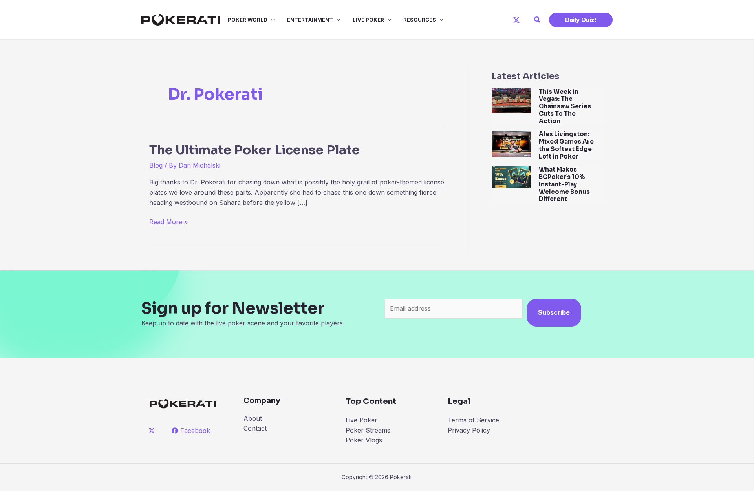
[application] (271, 19)
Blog (156, 165)
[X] (516, 20)
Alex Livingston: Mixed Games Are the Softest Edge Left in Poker (566, 145)
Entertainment (310, 19)
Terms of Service (473, 420)
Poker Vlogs (364, 440)
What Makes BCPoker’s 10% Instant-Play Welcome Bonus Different (564, 184)
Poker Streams (368, 430)
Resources (419, 19)
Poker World (247, 19)
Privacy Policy (469, 430)
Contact (255, 428)
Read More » (168, 222)
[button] (537, 20)
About (252, 418)
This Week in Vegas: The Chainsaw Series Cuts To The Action (565, 106)
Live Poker (368, 19)
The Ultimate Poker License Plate (254, 150)
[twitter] (153, 430)
